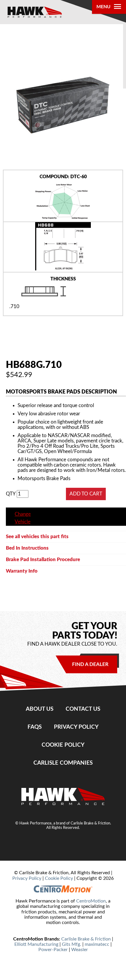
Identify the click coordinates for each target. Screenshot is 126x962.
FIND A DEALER (90, 664)
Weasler (79, 949)
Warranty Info (22, 570)
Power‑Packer (53, 949)
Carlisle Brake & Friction (86, 939)
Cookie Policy (63, 745)
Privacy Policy (76, 727)
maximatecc (97, 944)
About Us (39, 709)
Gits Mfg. (71, 944)
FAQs (35, 727)
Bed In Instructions (27, 548)
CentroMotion (91, 901)
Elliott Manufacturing (36, 944)
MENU (103, 6)
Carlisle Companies (63, 763)
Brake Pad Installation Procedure (43, 559)
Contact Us (83, 709)
